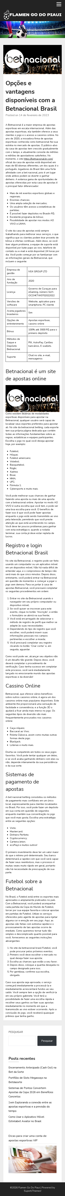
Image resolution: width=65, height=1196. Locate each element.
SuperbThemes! (32, 1191)
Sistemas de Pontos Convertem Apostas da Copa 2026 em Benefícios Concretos (30, 1092)
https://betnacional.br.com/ (38, 159)
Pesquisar (15, 1032)
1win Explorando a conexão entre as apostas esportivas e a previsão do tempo (30, 1107)
